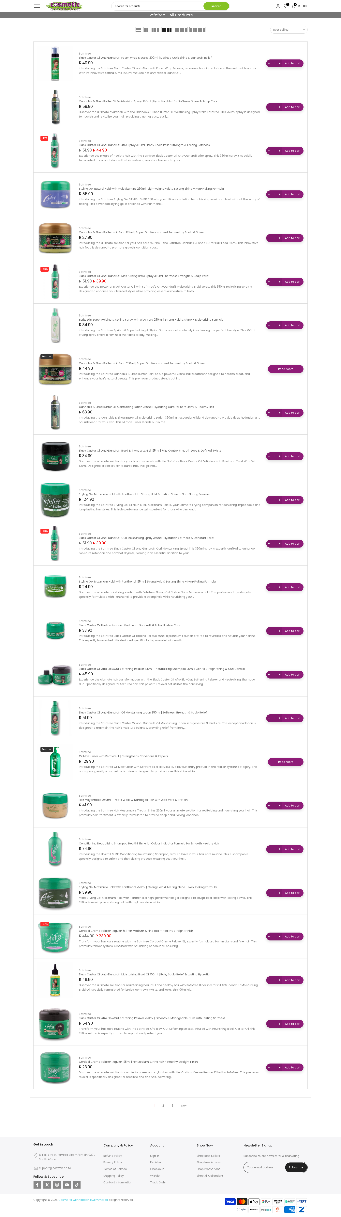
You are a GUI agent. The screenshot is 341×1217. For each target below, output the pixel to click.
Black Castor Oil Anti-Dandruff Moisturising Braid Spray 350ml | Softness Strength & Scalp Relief (144, 276)
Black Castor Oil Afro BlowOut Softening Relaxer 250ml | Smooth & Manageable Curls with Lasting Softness (152, 1018)
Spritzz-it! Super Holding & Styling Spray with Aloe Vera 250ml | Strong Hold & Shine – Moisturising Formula (151, 320)
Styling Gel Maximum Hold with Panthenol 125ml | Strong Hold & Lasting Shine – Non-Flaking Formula (147, 582)
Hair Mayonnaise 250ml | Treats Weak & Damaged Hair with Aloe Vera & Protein (133, 800)
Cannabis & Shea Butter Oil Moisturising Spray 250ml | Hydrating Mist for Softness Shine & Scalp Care (148, 101)
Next (184, 1106)
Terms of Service (115, 1169)
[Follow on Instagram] (57, 1185)
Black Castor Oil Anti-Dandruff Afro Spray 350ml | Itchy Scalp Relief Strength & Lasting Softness (144, 145)
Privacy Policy (112, 1162)
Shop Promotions (208, 1169)
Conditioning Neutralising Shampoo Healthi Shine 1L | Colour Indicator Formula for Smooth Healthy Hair (149, 843)
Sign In (154, 1156)
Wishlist (155, 1176)
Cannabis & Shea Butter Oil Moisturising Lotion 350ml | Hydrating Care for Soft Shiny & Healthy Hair (146, 407)
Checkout (157, 1169)
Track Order (158, 1182)
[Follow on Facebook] (37, 1185)
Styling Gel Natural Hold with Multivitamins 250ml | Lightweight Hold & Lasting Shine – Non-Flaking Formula (151, 189)
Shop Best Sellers (208, 1156)
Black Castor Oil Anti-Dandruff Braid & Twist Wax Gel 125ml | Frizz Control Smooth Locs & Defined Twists (150, 451)
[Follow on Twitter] (47, 1185)
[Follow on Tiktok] (77, 1185)
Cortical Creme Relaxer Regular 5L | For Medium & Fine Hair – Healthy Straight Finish (136, 931)
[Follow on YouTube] (67, 1185)
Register (155, 1162)
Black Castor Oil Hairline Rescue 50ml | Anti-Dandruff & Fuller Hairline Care (129, 625)
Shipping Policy (113, 1176)
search (216, 6)
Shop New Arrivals (209, 1162)
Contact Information (117, 1182)
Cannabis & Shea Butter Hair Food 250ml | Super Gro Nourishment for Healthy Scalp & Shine (142, 363)
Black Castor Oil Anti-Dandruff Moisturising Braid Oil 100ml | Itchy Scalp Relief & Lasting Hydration (145, 974)
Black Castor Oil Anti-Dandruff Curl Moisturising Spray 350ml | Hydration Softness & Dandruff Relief (147, 538)
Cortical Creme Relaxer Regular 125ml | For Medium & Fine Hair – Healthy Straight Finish (138, 1062)
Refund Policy (112, 1156)
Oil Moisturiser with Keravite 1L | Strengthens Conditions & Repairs (123, 756)
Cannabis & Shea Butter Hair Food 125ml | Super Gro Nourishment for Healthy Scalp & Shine (141, 232)
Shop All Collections (210, 1176)
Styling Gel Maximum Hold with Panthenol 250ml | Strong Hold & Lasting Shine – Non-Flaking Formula (148, 887)
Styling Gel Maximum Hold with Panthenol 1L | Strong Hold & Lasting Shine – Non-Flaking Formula (144, 494)
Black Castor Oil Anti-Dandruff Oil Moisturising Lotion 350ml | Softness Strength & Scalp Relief (143, 712)
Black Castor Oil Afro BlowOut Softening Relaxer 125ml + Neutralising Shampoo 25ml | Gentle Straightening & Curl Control (162, 669)
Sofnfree (85, 54)
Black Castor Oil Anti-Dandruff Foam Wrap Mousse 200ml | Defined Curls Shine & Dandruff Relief (145, 58)
